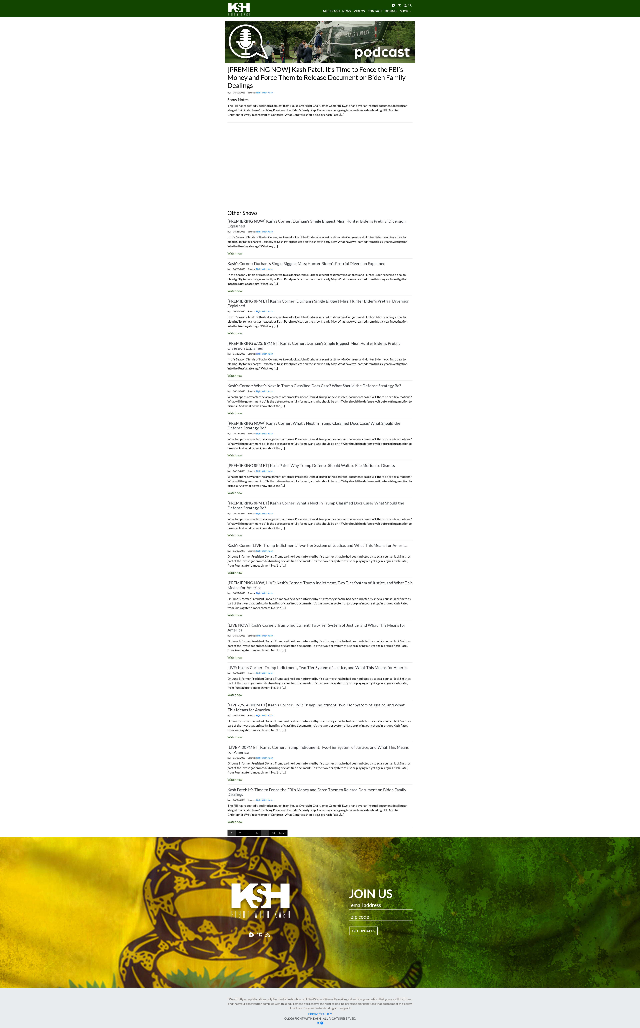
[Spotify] (399, 5)
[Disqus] (320, 167)
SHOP (404, 11)
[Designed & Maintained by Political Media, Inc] (318, 1023)
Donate (391, 11)
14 (273, 833)
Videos (359, 11)
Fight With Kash (242, 10)
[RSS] (405, 5)
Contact (375, 11)
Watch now (235, 253)
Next (282, 833)
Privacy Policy (320, 1014)
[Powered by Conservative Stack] (321, 1023)
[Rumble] (393, 5)
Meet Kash (331, 11)
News (346, 11)
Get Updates (363, 931)
